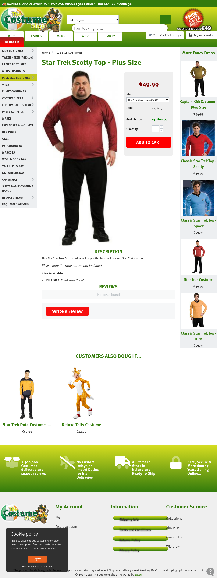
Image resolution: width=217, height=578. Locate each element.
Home (46, 52)
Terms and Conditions (135, 528)
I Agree (37, 559)
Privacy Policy (129, 549)
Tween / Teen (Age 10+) (17, 57)
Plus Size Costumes (16, 77)
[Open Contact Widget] (210, 572)
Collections (174, 518)
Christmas (9, 179)
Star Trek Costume (198, 279)
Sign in (60, 517)
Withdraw (173, 546)
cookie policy (50, 544)
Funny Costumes (14, 91)
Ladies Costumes (14, 64)
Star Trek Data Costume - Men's (27, 424)
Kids (12, 35)
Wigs (86, 35)
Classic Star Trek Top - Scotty (198, 163)
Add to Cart (148, 142)
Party (110, 35)
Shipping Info (129, 518)
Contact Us (174, 537)
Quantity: (132, 129)
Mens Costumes (13, 71)
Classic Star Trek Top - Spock (198, 223)
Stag (5, 139)
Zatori (138, 574)
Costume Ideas (12, 98)
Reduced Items (12, 197)
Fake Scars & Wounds (17, 125)
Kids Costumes (12, 50)
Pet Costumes (12, 145)
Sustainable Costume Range (17, 188)
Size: (129, 94)
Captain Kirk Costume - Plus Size (198, 104)
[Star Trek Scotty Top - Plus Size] (80, 158)
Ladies (36, 35)
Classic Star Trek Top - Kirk (198, 336)
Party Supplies (13, 111)
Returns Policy (129, 539)
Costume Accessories (17, 105)
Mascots (8, 152)
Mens (61, 35)
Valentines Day (13, 166)
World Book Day (14, 159)
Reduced (12, 41)
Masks (6, 118)
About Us (172, 527)
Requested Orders (15, 204)
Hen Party (9, 132)
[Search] (165, 19)
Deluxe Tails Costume (81, 424)
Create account (66, 526)
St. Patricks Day (13, 172)
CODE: (130, 108)
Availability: (134, 119)
